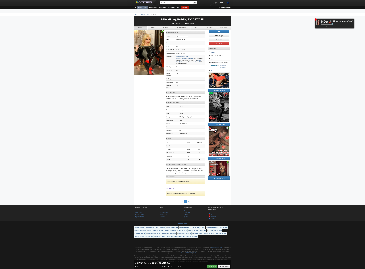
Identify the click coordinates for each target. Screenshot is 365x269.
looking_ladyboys (192, 236)
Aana (185, 218)
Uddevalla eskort (139, 216)
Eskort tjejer (142, 7)
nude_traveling (150, 227)
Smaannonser (153, 7)
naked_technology (172, 227)
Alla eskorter (138, 218)
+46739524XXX (220, 159)
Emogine (186, 211)
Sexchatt (185, 7)
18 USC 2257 (188, 253)
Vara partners (163, 214)
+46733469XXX (220, 90)
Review (219, 40)
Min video (209, 28)
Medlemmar (162, 7)
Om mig (153, 28)
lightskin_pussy (197, 233)
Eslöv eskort (138, 213)
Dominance (179, 56)
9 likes (213, 52)
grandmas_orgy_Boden (153, 233)
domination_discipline (184, 233)
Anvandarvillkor (164, 213)
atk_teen (210, 230)
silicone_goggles (221, 233)
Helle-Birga (187, 213)
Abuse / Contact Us (178, 253)
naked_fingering (140, 233)
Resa (196, 28)
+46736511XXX (220, 124)
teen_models (223, 227)
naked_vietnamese (170, 230)
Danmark (213, 216)
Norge (212, 215)
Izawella (186, 214)
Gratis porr (171, 7)
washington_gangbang (169, 233)
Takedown (162, 216)
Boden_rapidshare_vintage (155, 230)
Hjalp (178, 7)
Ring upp (213, 266)
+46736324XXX (220, 178)
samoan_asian (139, 227)
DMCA (195, 253)
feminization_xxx (180, 236)
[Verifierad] (149, 52)
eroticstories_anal (140, 230)
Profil (140, 28)
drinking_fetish (182, 230)
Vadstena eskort (139, 211)
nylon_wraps (195, 227)
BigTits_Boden (160, 227)
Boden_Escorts (139, 236)
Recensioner (181, 28)
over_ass (170, 236)
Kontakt (162, 211)
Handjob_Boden (184, 227)
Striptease (190, 58)
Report (220, 44)
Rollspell (197, 62)
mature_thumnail (209, 233)
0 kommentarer (215, 71)
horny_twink (218, 230)
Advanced (184, 58)
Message (220, 36)
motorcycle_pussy (160, 236)
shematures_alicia (212, 227)
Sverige (220, 3)
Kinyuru (186, 216)
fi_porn (203, 227)
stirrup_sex (149, 236)
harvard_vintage (193, 230)
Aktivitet (223, 28)
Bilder (165, 28)
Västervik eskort (139, 214)
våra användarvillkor (217, 247)
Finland (213, 218)
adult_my (203, 230)
